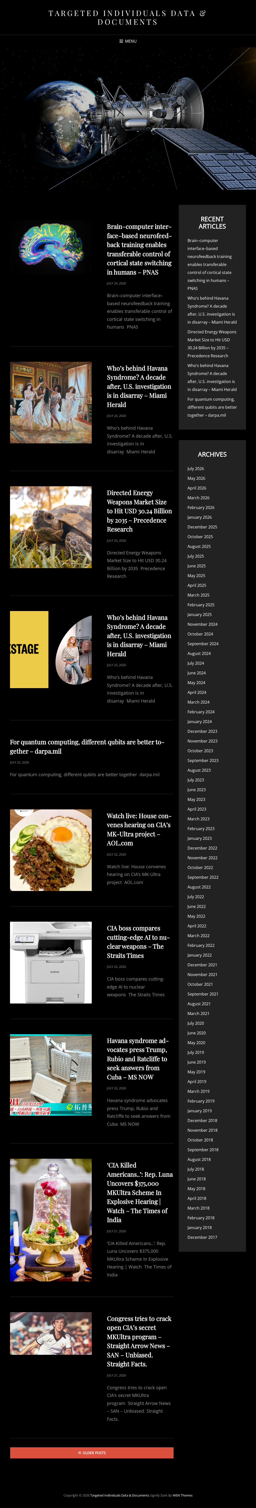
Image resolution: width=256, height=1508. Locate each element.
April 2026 (197, 488)
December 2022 (202, 848)
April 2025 (197, 585)
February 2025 (201, 605)
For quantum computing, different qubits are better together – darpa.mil (212, 407)
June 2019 (197, 1062)
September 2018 (203, 1149)
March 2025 (199, 595)
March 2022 (199, 935)
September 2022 (203, 877)
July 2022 (196, 896)
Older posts (94, 1452)
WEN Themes (182, 1495)
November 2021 (203, 974)
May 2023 (196, 799)
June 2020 (197, 1033)
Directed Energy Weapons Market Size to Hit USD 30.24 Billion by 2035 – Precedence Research (139, 510)
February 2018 (201, 1218)
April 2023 (197, 809)
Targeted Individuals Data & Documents (128, 17)
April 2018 (197, 1198)
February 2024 (201, 712)
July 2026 (196, 468)
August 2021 (199, 1003)
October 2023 (200, 751)
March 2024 (199, 702)
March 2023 (199, 819)
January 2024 (200, 721)
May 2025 (196, 575)
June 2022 (197, 906)
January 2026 (200, 517)
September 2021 (203, 994)
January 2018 (200, 1227)
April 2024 (197, 692)
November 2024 (203, 624)
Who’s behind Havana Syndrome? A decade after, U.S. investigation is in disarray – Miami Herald (139, 386)
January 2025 (200, 614)
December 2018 (202, 1120)
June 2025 (197, 566)
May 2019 (196, 1072)
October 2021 (200, 984)
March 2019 (199, 1091)
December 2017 (202, 1237)
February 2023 (201, 828)
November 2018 (203, 1130)
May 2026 (196, 478)
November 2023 (203, 741)
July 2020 (196, 1023)
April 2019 (197, 1081)
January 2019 (200, 1111)
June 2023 (197, 789)
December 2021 (202, 965)
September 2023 (203, 760)
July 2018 (196, 1169)
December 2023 (202, 731)
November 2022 (203, 858)
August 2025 (199, 546)
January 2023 (200, 838)
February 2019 (201, 1101)
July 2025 (196, 556)
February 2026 (201, 507)
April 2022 (197, 926)
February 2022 (201, 945)
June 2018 (197, 1179)
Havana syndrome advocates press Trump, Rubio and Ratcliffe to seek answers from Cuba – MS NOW (138, 1058)
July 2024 (196, 663)
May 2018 (196, 1188)
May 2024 (196, 682)
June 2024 (197, 673)
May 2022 (196, 916)
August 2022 (199, 887)
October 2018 (200, 1140)
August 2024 (199, 653)
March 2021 (199, 1013)
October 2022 (200, 867)
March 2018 (199, 1208)
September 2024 (203, 643)
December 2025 (202, 527)
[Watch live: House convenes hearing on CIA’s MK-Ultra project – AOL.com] (51, 850)
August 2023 (199, 770)
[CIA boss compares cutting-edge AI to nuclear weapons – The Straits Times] (51, 962)
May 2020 (196, 1042)
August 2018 (199, 1159)
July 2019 (196, 1052)
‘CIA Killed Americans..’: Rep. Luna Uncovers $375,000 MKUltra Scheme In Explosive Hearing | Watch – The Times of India (140, 1192)
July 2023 (196, 780)
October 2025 (200, 536)
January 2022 (200, 955)
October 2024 (200, 634)
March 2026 (199, 498)
